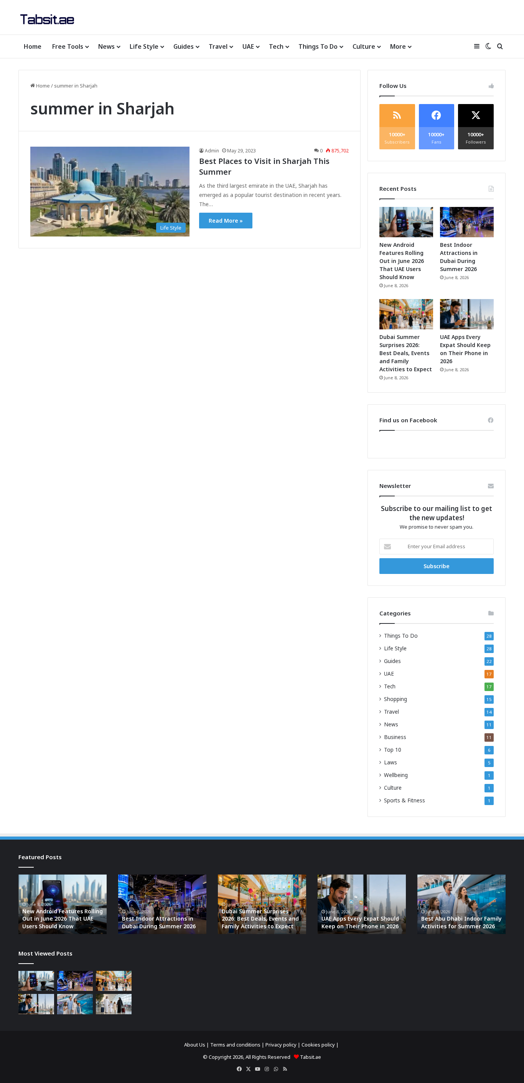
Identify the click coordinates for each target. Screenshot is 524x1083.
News (106, 46)
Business (395, 737)
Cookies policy (318, 1044)
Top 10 (392, 749)
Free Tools (67, 46)
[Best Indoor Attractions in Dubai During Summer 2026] (467, 222)
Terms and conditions (235, 1044)
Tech (276, 46)
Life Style (144, 46)
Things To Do (318, 46)
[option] (62, 904)
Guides (183, 46)
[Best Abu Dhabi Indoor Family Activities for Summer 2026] (75, 1004)
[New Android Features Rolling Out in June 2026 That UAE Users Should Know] (406, 222)
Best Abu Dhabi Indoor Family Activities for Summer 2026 (461, 922)
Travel (218, 46)
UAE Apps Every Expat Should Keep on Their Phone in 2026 (360, 922)
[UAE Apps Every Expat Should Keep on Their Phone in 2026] (467, 314)
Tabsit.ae (310, 1056)
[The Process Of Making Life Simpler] (47, 19)
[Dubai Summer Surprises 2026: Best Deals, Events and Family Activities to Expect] (406, 314)
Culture (364, 46)
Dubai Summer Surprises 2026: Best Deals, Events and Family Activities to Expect (405, 353)
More (398, 46)
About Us (194, 1044)
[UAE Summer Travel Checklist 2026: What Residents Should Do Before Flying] (114, 1004)
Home (32, 46)
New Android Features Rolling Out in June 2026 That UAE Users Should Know (401, 261)
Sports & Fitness (404, 800)
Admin (212, 150)
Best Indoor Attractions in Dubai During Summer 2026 (159, 922)
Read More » (226, 220)
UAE (248, 46)
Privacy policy (281, 1044)
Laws (390, 762)
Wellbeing (396, 775)
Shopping (395, 699)
